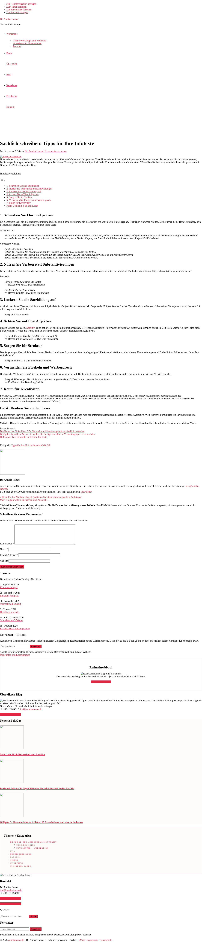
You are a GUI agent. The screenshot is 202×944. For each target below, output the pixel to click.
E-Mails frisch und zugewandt (15, 628)
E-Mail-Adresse (9, 555)
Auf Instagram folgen (10, 903)
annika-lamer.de (16, 940)
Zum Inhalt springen (16, 6)
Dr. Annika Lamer (9, 19)
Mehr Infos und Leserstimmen (15, 654)
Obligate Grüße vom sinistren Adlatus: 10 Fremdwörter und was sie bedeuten (41, 822)
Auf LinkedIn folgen (10, 714)
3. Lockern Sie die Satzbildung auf (23, 191)
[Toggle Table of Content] (2, 180)
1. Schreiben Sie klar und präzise (22, 185)
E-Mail (81, 940)
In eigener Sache (20, 866)
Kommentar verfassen (56, 151)
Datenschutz (106, 940)
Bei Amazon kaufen (101, 681)
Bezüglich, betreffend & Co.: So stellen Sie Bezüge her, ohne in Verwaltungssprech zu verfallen (47, 434)
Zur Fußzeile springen (17, 12)
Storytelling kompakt (10, 603)
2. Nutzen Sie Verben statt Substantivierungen (29, 188)
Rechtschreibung (21, 854)
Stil (48, 445)
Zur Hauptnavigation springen (21, 4)
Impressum (92, 940)
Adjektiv (30, 327)
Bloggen (15, 857)
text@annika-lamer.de (31, 709)
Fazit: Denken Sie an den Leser (22, 205)
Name (4, 549)
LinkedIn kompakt (9, 595)
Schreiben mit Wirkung (11, 620)
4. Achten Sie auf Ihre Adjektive (22, 194)
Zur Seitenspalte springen (19, 9)
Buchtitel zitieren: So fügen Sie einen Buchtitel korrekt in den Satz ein (37, 788)
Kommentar (7, 543)
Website (4, 560)
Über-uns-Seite (25, 845)
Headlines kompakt (9, 612)
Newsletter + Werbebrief (32, 848)
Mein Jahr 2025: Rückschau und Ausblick (22, 754)
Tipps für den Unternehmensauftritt (28, 445)
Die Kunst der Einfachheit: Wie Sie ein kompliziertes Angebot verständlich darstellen (42, 431)
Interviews (17, 863)
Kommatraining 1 (9, 587)
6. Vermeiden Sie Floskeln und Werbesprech (28, 200)
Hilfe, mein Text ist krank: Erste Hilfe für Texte (23, 437)
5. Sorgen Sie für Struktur (19, 197)
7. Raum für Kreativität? (18, 203)
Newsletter (86, 491)
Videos (14, 860)
